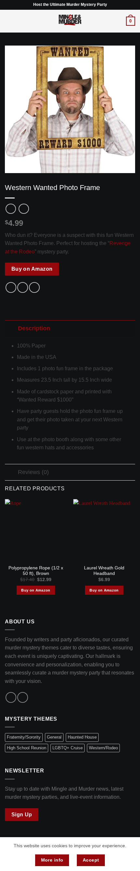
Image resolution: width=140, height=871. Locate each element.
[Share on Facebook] (11, 287)
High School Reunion (26, 747)
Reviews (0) (33, 472)
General (54, 737)
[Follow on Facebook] (11, 697)
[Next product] (11, 209)
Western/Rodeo (103, 747)
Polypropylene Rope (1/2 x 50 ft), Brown (35, 570)
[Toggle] (11, 328)
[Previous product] (24, 209)
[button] (9, 21)
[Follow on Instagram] (22, 697)
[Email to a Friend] (34, 287)
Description (34, 328)
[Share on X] (22, 287)
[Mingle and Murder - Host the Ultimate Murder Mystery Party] (70, 21)
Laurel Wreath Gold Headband (104, 570)
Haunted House (82, 737)
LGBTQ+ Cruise (67, 747)
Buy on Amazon (32, 269)
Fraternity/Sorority (24, 737)
